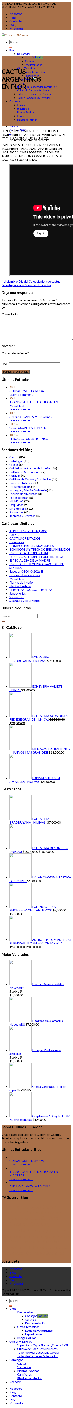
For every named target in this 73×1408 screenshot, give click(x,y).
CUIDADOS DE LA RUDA (26, 391)
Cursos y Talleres (20, 483)
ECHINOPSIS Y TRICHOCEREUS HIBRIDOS (39, 549)
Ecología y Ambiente (36, 72)
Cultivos (29, 61)
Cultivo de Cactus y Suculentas (33, 90)
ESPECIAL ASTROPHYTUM (28, 553)
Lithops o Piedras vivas (24, 575)
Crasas (13, 464)
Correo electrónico (15, 353)
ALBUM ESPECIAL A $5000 (28, 531)
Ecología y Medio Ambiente (28, 490)
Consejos (30, 57)
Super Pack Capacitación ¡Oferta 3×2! (37, 86)
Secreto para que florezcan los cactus (26, 285)
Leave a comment (21, 394)
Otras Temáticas (26, 68)
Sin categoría (18, 508)
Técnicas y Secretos (22, 516)
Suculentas (23, 108)
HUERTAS (16, 501)
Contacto (15, 21)
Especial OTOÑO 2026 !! (26, 571)
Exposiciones (18, 497)
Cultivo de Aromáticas (24, 472)
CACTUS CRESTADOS (24, 538)
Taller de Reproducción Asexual (34, 94)
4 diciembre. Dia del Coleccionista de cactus (31, 281)
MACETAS (16, 578)
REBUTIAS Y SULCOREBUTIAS (30, 589)
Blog (12, 17)
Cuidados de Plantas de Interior (30, 468)
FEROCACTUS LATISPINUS (28, 438)
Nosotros (15, 14)
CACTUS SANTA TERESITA (28, 427)
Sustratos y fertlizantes (24, 600)
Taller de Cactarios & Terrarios (33, 97)
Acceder (14, 126)
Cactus (21, 105)
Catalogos (14, 101)
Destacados (23, 53)
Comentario (10, 314)
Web (5, 364)
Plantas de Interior (27, 119)
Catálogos (16, 461)
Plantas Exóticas (25, 112)
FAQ (12, 25)
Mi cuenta (16, 28)
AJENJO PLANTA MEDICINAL (30, 416)
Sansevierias (17, 593)
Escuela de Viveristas (23, 494)
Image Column (26, 1338)
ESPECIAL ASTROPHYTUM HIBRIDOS (36, 556)
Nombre (8, 346)
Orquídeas (16, 505)
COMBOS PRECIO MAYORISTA (31, 545)
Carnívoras (23, 116)
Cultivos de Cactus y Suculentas (30, 479)
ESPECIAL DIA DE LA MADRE (29, 560)
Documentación (33, 64)
